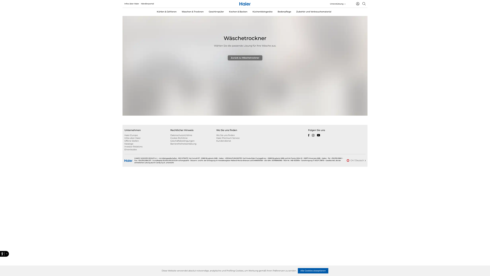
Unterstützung (337, 4)
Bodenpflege (284, 11)
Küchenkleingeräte (263, 11)
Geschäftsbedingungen (182, 141)
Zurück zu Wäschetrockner (245, 58)
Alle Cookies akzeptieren (313, 270)
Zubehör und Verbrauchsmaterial (313, 11)
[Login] (357, 3)
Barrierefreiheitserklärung (183, 144)
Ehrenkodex (130, 149)
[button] (6, 254)
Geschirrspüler (216, 11)
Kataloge (128, 144)
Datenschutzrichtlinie (181, 135)
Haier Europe (131, 135)
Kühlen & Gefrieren (167, 11)
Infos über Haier (131, 4)
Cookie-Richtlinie (179, 138)
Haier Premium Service (228, 138)
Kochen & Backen (238, 11)
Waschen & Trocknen (193, 11)
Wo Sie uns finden (225, 135)
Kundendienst (223, 141)
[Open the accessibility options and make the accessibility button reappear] (3, 169)
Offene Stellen (131, 141)
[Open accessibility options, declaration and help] (2, 253)
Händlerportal (147, 4)
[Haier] (244, 4)
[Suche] (364, 3)
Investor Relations (133, 146)
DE (349, 3)
